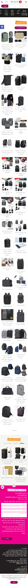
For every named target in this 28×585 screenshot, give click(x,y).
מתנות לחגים (11, 554)
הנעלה (25, 556)
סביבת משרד (23, 552)
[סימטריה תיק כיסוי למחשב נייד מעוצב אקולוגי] (18, 499)
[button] (2, 27)
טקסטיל (5, 554)
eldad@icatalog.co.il (11, 497)
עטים (12, 550)
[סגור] (26, 574)
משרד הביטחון (19, 556)
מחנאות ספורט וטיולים (21, 553)
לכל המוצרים (21, 28)
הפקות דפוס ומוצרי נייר (21, 554)
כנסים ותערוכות (15, 552)
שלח (7, 539)
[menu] (26, 2)
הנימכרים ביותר (8, 443)
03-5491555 (18, 493)
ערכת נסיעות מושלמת (21, 563)
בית (9, 550)
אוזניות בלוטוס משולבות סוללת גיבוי (18, 562)
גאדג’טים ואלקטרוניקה (21, 550)
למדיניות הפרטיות (12, 577)
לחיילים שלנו (15, 443)
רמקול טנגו (24, 561)
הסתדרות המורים (9, 556)
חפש (5, 6)
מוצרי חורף (12, 553)
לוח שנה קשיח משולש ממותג (13, 561)
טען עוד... (14, 430)
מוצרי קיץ (6, 553)
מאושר (14, 582)
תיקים (8, 552)
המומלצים (22, 443)
